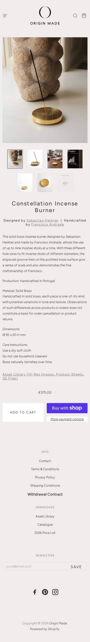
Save (76, 567)
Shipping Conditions (45, 485)
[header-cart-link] (84, 15)
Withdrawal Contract (45, 494)
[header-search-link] (75, 15)
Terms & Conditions (45, 469)
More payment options (67, 419)
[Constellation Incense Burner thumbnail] (15, 159)
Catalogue (45, 524)
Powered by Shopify (45, 629)
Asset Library (45, 516)
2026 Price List (45, 533)
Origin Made (58, 623)
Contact (45, 461)
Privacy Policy (45, 477)
